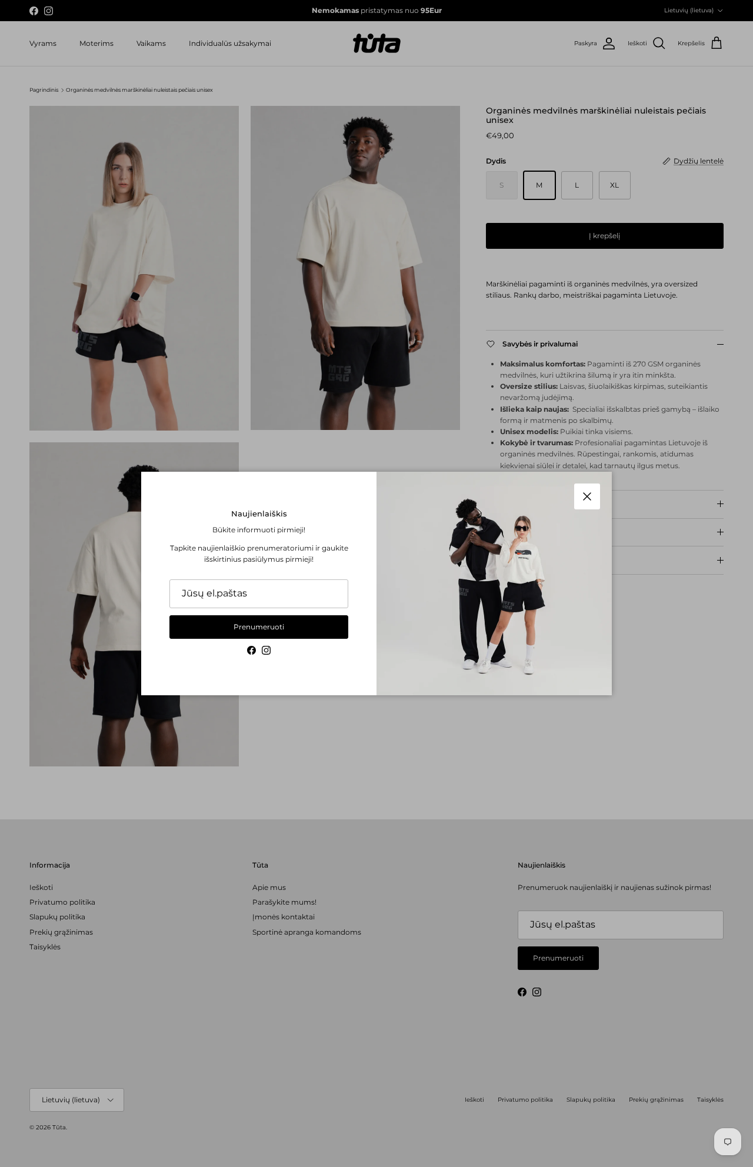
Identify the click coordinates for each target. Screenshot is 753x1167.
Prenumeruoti (259, 626)
